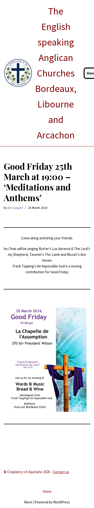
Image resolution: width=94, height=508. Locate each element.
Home (47, 491)
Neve (28, 502)
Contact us (61, 472)
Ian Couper (15, 208)
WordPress (61, 502)
